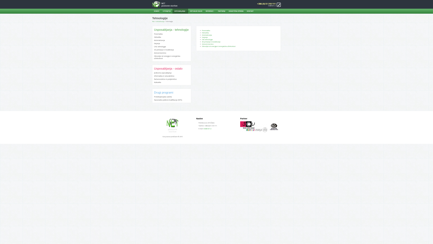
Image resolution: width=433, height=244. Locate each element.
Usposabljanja (179, 11)
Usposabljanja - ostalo (168, 68)
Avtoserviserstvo (208, 44)
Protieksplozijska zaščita (163, 97)
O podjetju (167, 11)
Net (153, 21)
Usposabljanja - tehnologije (171, 29)
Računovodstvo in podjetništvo (165, 79)
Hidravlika (205, 33)
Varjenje (205, 37)
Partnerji (221, 11)
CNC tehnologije (207, 40)
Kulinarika (157, 82)
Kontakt (250, 11)
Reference (209, 11)
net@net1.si (272, 6)
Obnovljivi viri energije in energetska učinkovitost (218, 46)
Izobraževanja (160, 21)
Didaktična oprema (236, 11)
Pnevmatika (206, 30)
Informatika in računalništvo (164, 76)
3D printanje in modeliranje (211, 42)
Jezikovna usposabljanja (163, 73)
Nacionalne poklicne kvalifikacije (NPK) (168, 100)
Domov (156, 11)
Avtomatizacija (207, 35)
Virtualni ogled (196, 11)
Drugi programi (163, 92)
